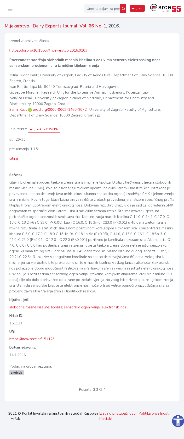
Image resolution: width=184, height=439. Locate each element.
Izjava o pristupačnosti (117, 413)
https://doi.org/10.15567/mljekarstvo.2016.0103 (48, 50)
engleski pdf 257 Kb (44, 129)
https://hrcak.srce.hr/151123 (32, 339)
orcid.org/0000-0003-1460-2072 (60, 109)
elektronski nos (114, 307)
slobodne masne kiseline (29, 307)
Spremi (168, 433)
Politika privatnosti (153, 413)
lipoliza (56, 307)
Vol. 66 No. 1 (93, 26)
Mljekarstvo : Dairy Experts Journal (41, 26)
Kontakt (106, 418)
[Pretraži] (123, 8)
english (137, 8)
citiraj (13, 158)
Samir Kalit (18, 109)
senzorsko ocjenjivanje (82, 307)
